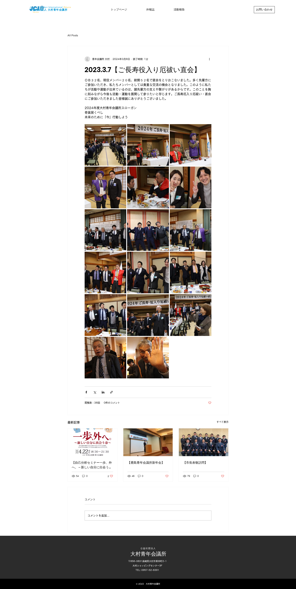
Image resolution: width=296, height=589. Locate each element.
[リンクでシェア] (111, 392)
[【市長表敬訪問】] (203, 442)
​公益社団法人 (39, 9)
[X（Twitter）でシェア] (94, 392)
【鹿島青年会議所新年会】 (145, 462)
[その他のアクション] (209, 59)
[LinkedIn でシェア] (103, 392)
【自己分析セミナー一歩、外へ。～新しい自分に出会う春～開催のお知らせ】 (92, 464)
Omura (67, 7)
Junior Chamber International (46, 7)
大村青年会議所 (58, 9)
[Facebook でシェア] (86, 392)
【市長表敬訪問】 (195, 462)
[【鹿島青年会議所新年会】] (148, 442)
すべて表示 (223, 422)
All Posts (72, 35)
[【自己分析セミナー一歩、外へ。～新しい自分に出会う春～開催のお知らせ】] (92, 442)
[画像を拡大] (105, 145)
